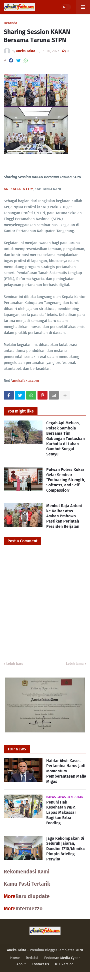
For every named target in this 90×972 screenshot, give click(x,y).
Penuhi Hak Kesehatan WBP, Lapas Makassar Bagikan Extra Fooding (61, 812)
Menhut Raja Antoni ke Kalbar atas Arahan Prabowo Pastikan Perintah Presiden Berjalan (64, 516)
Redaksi (32, 958)
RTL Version (64, 964)
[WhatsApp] (26, 60)
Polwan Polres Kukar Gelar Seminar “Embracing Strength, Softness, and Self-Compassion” (65, 480)
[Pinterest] (43, 395)
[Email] (54, 395)
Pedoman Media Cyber (62, 958)
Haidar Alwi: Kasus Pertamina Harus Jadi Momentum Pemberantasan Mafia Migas (66, 771)
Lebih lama (75, 664)
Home (15, 958)
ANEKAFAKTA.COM (19, 189)
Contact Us (40, 964)
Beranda (10, 23)
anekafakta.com (25, 380)
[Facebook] (11, 60)
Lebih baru (14, 664)
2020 (79, 950)
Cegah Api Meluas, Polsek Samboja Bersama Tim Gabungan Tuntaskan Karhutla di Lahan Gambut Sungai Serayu (65, 438)
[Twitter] (18, 60)
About (21, 964)
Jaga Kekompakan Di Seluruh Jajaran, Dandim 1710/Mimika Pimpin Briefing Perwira (65, 848)
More (10, 896)
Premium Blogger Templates (52, 950)
